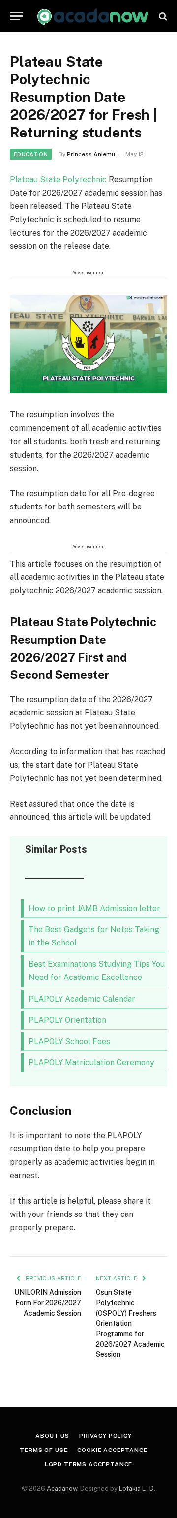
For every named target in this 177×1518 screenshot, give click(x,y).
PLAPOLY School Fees (69, 1041)
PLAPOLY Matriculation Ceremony (91, 1062)
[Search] (162, 16)
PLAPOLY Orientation (67, 1020)
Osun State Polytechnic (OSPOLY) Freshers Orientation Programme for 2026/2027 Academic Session (130, 1323)
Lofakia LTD (136, 1488)
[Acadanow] (93, 16)
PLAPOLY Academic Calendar (82, 999)
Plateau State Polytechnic (58, 179)
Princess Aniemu (91, 154)
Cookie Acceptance (112, 1450)
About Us (52, 1435)
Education (31, 154)
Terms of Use (43, 1450)
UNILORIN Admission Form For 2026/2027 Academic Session (47, 1302)
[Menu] (16, 16)
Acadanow (62, 1488)
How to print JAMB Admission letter (94, 908)
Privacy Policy (105, 1435)
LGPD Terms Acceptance (89, 1464)
